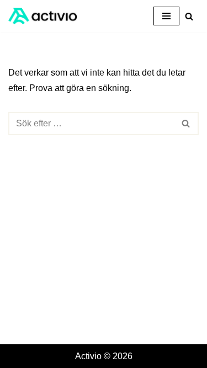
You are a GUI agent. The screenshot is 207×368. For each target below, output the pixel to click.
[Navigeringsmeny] (166, 16)
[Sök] (189, 16)
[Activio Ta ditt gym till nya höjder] (42, 16)
